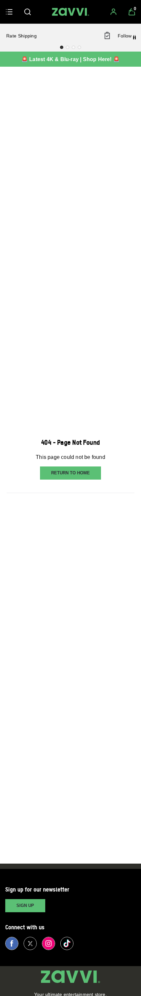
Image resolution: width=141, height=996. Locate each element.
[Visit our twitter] (30, 943)
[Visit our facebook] (11, 943)
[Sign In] (113, 12)
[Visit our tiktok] (66, 943)
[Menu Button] (9, 12)
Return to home (70, 472)
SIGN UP (25, 905)
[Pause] (134, 38)
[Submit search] (27, 12)
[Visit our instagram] (48, 943)
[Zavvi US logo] (70, 12)
